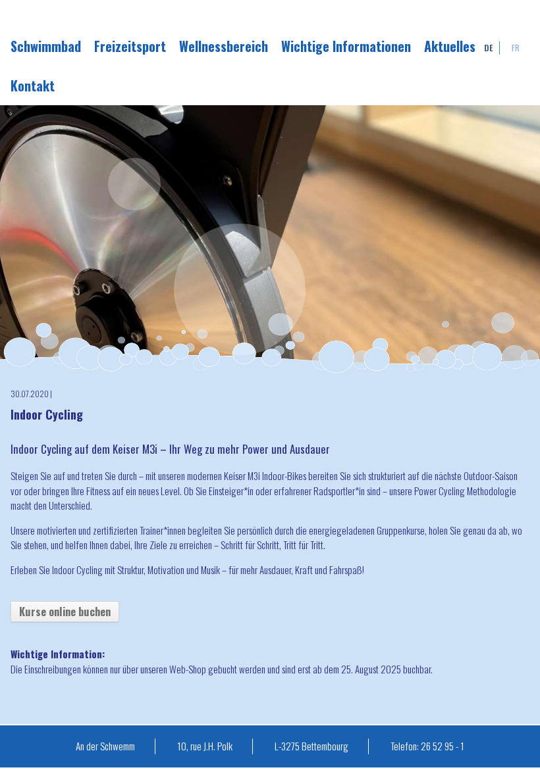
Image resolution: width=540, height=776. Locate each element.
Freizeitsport (130, 46)
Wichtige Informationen (346, 46)
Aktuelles (449, 46)
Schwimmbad (46, 46)
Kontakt (33, 85)
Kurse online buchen (65, 611)
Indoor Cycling (47, 414)
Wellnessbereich (223, 46)
